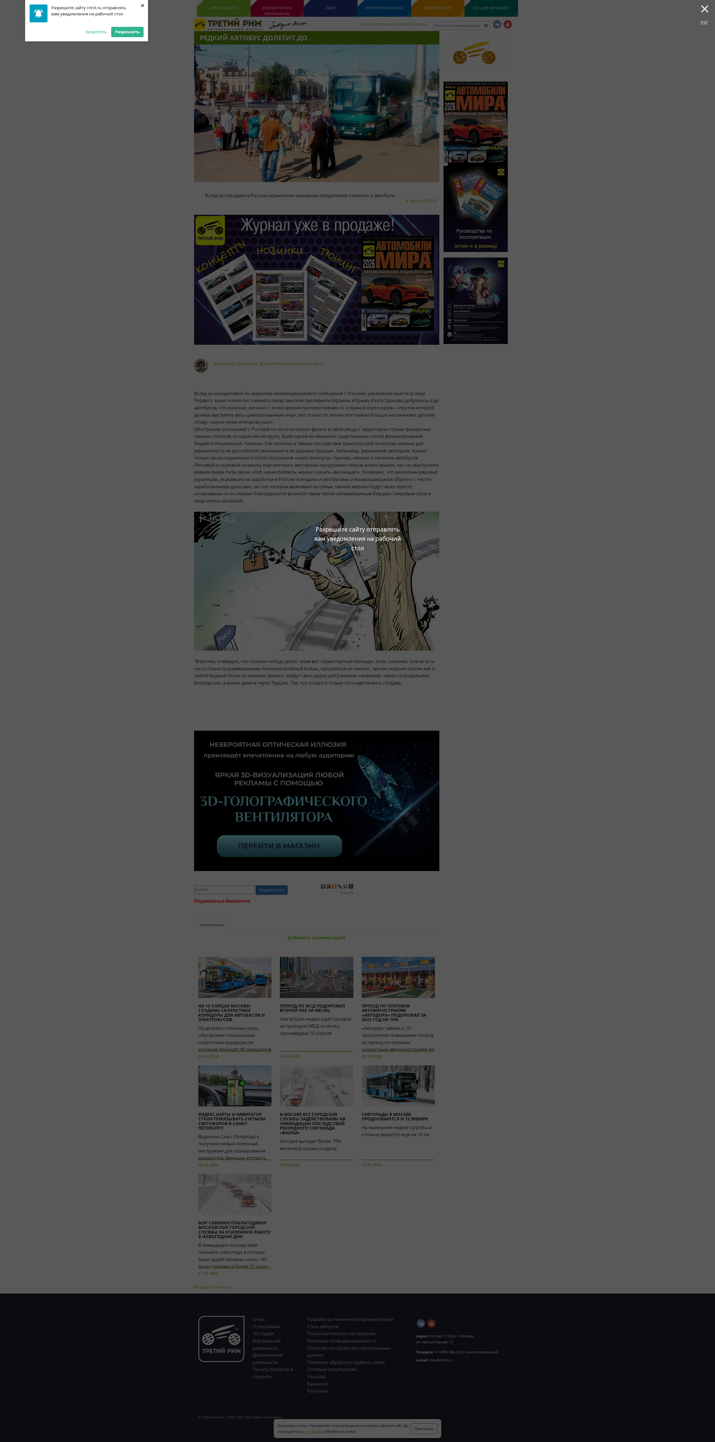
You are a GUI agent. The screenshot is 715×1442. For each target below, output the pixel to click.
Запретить (96, 31)
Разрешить (127, 31)
